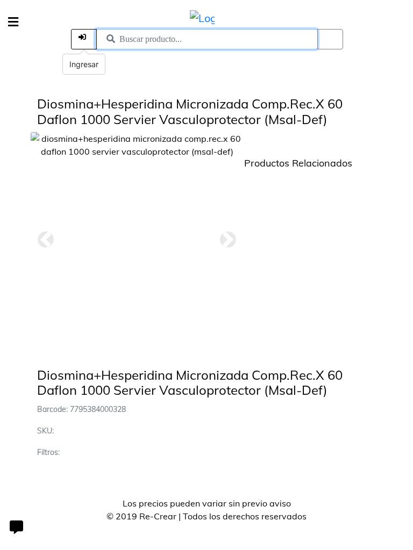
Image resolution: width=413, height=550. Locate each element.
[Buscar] (330, 39)
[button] (46, 239)
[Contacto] (16, 528)
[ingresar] (84, 39)
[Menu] (13, 22)
